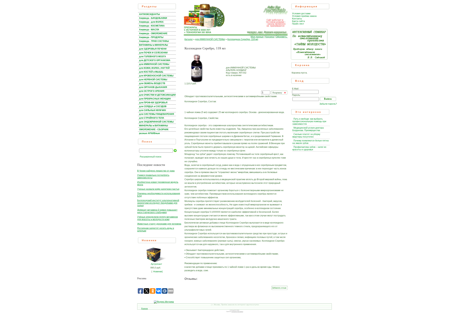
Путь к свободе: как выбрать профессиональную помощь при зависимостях (309, 121)
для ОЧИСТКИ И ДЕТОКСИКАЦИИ (157, 95)
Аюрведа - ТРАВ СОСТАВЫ (154, 41)
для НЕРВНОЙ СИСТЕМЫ (153, 79)
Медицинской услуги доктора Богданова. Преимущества (308, 129)
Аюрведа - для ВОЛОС (151, 22)
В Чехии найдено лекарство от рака (156, 171)
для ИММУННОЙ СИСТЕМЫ (154, 64)
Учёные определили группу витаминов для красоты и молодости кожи (157, 218)
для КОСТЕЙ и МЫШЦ (151, 72)
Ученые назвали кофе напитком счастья (158, 189)
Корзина (269, 36)
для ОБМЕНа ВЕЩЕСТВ (152, 83)
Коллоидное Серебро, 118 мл (242, 39)
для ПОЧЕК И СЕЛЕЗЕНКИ (153, 52)
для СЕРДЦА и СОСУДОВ (153, 106)
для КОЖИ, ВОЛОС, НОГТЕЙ (154, 68)
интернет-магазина (237, 311)
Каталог (188, 39)
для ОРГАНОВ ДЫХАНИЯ (153, 87)
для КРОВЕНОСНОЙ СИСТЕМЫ (156, 75)
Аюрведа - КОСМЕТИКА (152, 26)
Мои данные (257, 36)
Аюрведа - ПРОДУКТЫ (151, 37)
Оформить (282, 36)
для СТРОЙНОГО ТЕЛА (151, 118)
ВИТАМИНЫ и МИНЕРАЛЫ (153, 45)
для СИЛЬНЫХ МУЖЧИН (152, 110)
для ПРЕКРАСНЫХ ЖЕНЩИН (155, 98)
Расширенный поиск (150, 156)
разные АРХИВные (149, 133)
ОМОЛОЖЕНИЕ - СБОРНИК (153, 129)
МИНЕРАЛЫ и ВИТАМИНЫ (153, 125)
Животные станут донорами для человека (159, 224)
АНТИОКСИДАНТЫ (149, 14)
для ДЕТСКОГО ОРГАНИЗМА (154, 60)
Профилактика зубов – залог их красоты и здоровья (309, 148)
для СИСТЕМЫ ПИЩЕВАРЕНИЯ (156, 114)
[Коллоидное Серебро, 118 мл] (196, 81)
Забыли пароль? (328, 104)
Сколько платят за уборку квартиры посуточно (306, 135)
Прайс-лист (298, 23)
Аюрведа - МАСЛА (149, 29)
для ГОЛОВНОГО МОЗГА (152, 56)
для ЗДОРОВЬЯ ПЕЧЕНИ (153, 49)
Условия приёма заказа (304, 16)
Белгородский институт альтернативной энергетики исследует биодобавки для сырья (158, 203)
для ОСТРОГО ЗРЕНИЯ (151, 91)
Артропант (156, 264)
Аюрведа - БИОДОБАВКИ (153, 18)
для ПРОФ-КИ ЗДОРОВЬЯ (153, 102)
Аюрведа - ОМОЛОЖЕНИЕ (153, 33)
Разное (144, 308)
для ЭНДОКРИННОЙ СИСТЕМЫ (156, 122)
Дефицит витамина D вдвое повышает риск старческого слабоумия (157, 211)
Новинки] (158, 271)
